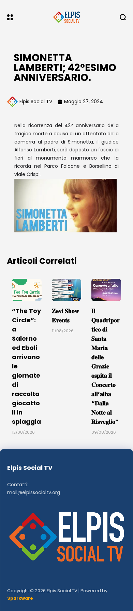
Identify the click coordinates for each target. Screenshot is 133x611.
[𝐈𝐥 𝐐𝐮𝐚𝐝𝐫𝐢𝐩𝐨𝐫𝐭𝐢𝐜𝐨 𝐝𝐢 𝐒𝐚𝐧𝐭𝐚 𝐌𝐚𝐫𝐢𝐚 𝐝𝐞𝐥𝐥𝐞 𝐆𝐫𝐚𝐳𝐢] (106, 290)
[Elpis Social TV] (66, 17)
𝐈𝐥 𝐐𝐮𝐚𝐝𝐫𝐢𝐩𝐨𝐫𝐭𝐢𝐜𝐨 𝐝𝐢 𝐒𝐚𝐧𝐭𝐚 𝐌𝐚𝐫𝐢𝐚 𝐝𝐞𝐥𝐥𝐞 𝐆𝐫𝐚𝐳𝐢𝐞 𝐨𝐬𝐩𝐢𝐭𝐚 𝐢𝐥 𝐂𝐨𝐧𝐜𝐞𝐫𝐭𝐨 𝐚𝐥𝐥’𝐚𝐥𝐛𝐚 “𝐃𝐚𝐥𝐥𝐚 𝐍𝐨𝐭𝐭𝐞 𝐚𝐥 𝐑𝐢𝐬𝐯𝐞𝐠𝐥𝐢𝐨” (105, 366)
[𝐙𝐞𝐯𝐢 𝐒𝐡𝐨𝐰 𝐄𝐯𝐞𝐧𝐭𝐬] (67, 290)
